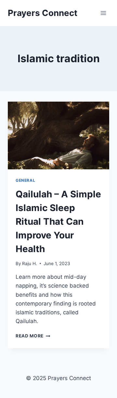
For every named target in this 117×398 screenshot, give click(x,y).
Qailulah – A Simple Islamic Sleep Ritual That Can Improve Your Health (58, 221)
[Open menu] (103, 13)
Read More (33, 335)
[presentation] (58, 135)
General (25, 180)
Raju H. (29, 263)
